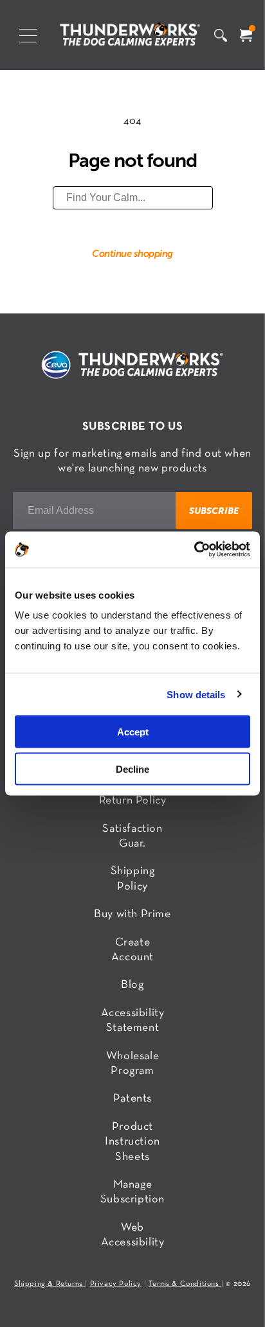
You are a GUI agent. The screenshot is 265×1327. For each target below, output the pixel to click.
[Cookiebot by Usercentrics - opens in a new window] (194, 549)
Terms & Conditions (185, 1284)
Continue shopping (132, 253)
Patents (132, 1098)
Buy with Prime (132, 914)
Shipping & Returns (49, 1284)
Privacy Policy (116, 1284)
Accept (133, 731)
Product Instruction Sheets (132, 1142)
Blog (132, 985)
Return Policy (133, 800)
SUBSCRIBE (214, 510)
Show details (196, 694)
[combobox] (133, 197)
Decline (132, 769)
